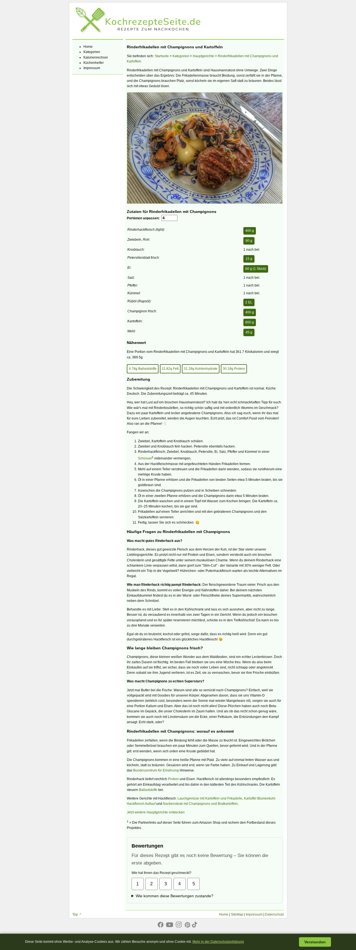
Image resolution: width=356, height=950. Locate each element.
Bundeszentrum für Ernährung (156, 770)
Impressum (91, 68)
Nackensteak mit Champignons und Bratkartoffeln (200, 804)
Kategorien (91, 52)
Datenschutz (274, 914)
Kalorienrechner (95, 57)
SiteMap (237, 914)
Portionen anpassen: (144, 218)
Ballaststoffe (148, 790)
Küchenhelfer (93, 63)
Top (75, 914)
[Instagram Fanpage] (179, 924)
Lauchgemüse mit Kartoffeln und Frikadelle (209, 798)
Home (88, 47)
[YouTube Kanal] (169, 924)
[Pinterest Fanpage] (187, 924)
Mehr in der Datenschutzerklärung (218, 942)
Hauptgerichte (203, 56)
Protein (173, 779)
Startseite (162, 56)
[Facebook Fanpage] (160, 924)
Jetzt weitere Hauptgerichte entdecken (156, 812)
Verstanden (315, 942)
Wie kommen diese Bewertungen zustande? (174, 896)
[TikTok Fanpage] (195, 924)
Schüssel (145, 458)
